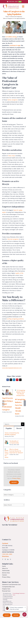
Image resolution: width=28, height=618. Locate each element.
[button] (3, 403)
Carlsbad (5, 543)
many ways (11, 156)
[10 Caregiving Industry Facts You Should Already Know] (20, 390)
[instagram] (5, 559)
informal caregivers (13, 239)
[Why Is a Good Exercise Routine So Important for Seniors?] (6, 449)
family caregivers (12, 100)
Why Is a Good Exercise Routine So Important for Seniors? (16, 451)
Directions (5, 556)
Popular (9, 428)
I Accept (14, 482)
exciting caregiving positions (15, 319)
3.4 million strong (11, 37)
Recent (19, 428)
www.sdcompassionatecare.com (12, 368)
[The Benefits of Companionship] (6, 441)
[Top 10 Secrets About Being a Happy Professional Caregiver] (7, 390)
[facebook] (2, 559)
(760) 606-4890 (7, 554)
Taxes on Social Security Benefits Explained (12, 433)
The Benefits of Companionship (14, 442)
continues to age (14, 45)
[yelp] (10, 559)
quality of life (19, 273)
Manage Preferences (20, 593)
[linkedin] (7, 559)
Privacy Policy (16, 478)
